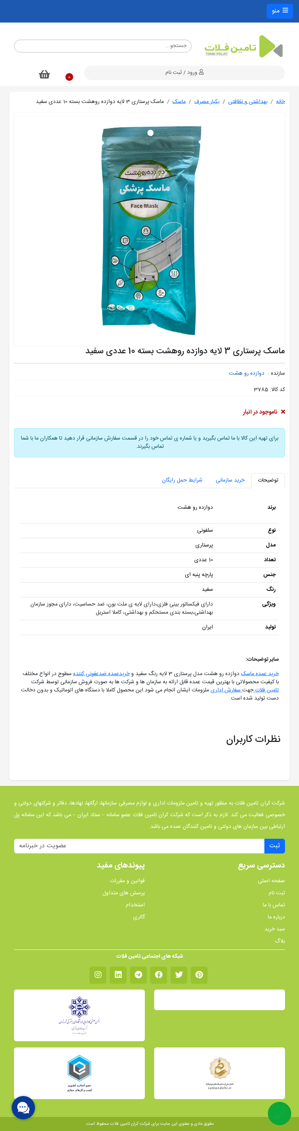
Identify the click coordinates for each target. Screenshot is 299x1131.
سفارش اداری (226, 690)
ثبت (274, 846)
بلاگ (280, 941)
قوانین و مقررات (127, 881)
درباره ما (276, 917)
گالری (139, 917)
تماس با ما (274, 905)
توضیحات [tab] (268, 480)
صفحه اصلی (271, 881)
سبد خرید (274, 929)
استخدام (135, 905)
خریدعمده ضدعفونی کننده (101, 674)
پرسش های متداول (123, 893)
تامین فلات (266, 690)
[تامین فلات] (243, 46)
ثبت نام (277, 893)
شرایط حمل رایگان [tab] (182, 480)
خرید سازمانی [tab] (230, 480)
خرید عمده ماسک (260, 674)
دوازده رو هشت (246, 373)
